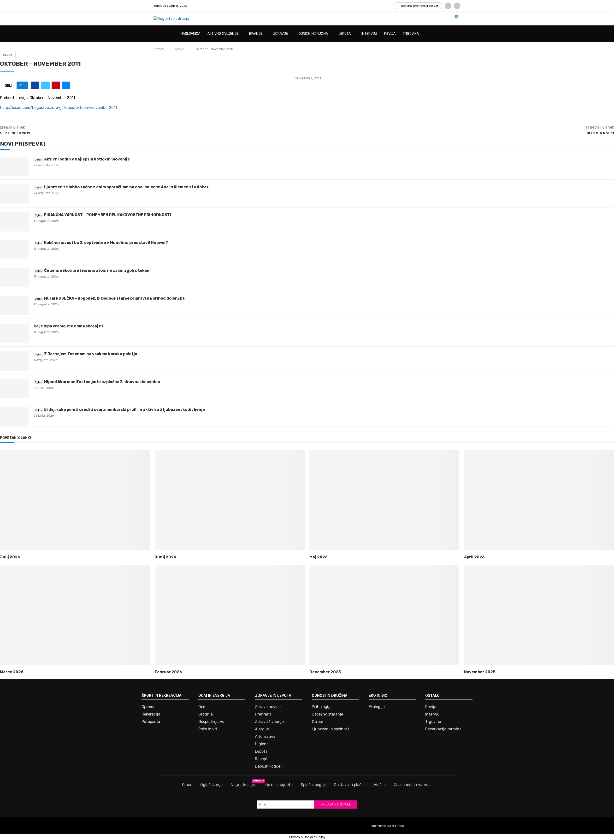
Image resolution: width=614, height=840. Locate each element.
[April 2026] (539, 500)
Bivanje (255, 34)
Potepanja (151, 722)
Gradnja (205, 714)
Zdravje (280, 34)
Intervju (369, 34)
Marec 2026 (12, 672)
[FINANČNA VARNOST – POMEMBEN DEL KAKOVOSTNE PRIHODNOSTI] (14, 221)
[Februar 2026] (230, 615)
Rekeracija (151, 714)
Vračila (380, 784)
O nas (187, 784)
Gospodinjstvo (211, 722)
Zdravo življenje (269, 722)
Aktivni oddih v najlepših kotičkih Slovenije (87, 159)
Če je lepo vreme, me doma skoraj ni (68, 326)
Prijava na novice (335, 804)
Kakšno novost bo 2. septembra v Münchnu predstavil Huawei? (106, 242)
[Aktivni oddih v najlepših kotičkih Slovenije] (14, 166)
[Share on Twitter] (45, 85)
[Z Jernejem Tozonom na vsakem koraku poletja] (14, 361)
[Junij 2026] (230, 500)
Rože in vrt (208, 729)
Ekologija (377, 707)
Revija (390, 34)
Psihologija (321, 707)
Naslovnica (190, 34)
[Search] (458, 34)
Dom (202, 707)
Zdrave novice (268, 707)
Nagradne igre (243, 784)
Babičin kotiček (268, 766)
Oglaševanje (211, 784)
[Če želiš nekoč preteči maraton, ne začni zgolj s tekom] (14, 277)
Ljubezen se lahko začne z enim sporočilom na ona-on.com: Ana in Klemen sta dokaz (126, 187)
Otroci (317, 722)
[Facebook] (448, 5)
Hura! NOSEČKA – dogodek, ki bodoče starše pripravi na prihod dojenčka (114, 298)
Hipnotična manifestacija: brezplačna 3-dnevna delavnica (102, 381)
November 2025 (479, 672)
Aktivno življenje (222, 34)
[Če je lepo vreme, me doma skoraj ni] (14, 333)
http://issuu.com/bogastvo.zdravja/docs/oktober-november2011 (58, 107)
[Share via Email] (66, 85)
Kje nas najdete (279, 784)
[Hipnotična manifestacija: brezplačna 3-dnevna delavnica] (14, 388)
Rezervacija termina (443, 729)
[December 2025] (384, 615)
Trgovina (411, 34)
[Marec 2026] (75, 615)
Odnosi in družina (313, 34)
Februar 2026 (168, 672)
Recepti (262, 759)
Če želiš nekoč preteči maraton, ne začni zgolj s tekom (97, 270)
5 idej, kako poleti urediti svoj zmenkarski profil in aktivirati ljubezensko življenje (124, 409)
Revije (179, 49)
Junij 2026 (165, 557)
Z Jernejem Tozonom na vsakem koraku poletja (90, 354)
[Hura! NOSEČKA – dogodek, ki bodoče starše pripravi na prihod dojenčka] (14, 305)
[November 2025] (539, 615)
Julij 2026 (10, 557)
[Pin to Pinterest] (56, 85)
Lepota (345, 34)
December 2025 (325, 672)
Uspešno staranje (327, 714)
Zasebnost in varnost (413, 784)
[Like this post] (24, 85)
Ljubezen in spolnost (330, 729)
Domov (159, 49)
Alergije (262, 729)
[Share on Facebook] (35, 85)
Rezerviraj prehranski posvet (418, 5)
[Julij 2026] (75, 500)
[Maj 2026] (384, 500)
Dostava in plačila (350, 784)
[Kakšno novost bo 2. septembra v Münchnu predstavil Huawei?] (14, 249)
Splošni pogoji (313, 784)
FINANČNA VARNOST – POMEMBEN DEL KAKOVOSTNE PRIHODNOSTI (107, 215)
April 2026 (474, 557)
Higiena (262, 744)
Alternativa (265, 737)
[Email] (457, 5)
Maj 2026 (318, 557)
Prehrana (263, 714)
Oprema (148, 707)
